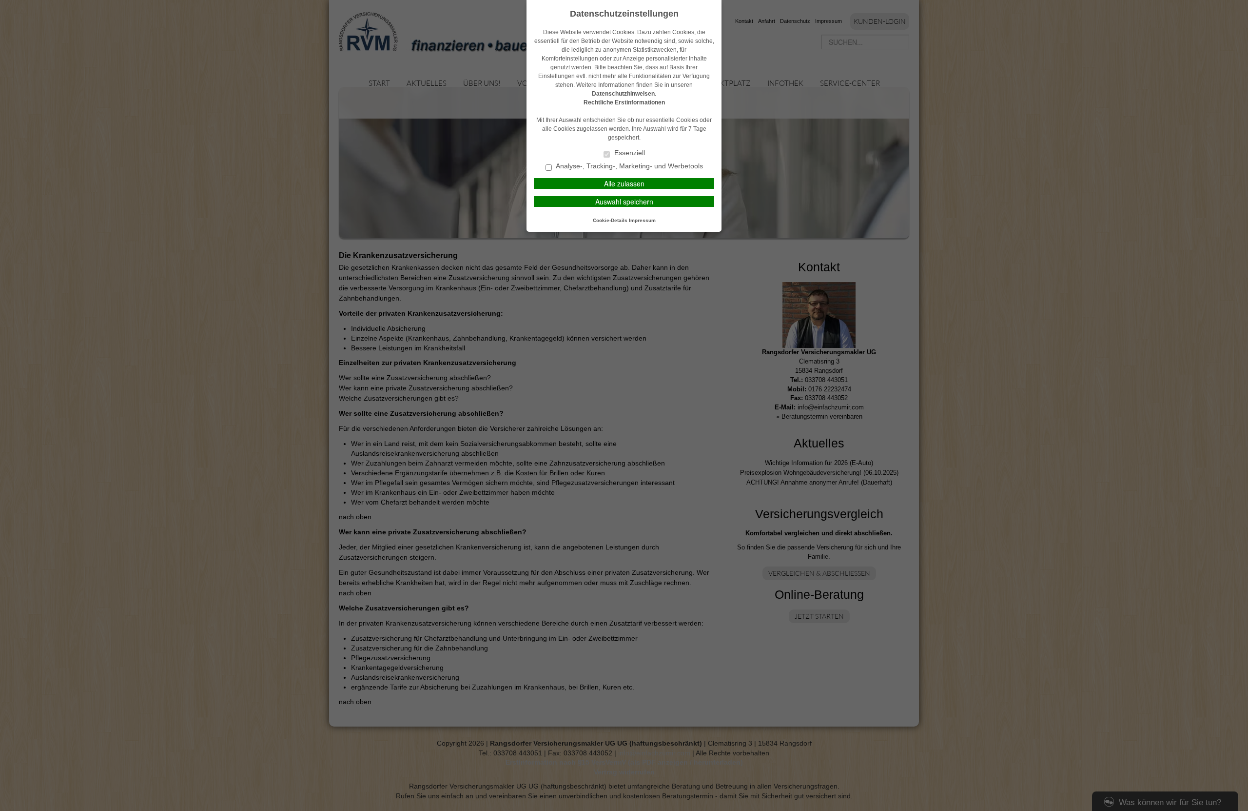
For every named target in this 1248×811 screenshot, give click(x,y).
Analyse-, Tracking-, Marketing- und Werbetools (628, 166)
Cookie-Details (610, 220)
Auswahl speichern (624, 201)
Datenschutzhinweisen (623, 93)
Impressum (642, 220)
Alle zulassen (624, 183)
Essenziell (628, 153)
